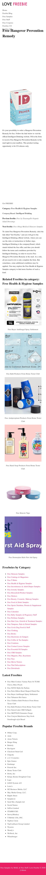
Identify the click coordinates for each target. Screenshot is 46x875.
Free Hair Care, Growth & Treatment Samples (24, 621)
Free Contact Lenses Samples (18, 646)
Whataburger (12, 836)
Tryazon (10, 827)
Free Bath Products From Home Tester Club (23, 373)
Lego (9, 780)
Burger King (12, 742)
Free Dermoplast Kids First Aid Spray (23, 557)
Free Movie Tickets (14, 662)
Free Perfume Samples (15, 618)
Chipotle (10, 754)
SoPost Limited (13, 808)
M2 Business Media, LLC (17, 789)
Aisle (9, 736)
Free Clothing (12, 630)
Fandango (11, 764)
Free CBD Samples (14, 652)
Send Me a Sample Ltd (16, 802)
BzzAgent (11, 748)
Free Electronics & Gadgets (17, 636)
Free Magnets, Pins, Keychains (19, 655)
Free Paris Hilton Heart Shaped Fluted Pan (23, 691)
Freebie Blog (7, 13)
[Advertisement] (23, 64)
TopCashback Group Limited (18, 824)
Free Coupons (7, 22)
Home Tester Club (14, 770)
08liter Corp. (12, 732)
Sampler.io (11, 798)
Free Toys (11, 659)
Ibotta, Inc (11, 773)
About (23, 870)
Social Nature (12, 805)
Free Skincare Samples (16, 574)
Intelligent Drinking (24, 213)
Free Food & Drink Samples (18, 602)
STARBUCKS (12, 811)
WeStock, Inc (12, 833)
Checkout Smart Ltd (15, 751)
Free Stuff (6, 19)
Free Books (11, 633)
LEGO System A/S (14, 783)
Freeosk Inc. (12, 767)
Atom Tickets (12, 739)
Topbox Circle (12, 820)
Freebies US (7, 26)
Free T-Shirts (12, 580)
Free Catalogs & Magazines (17, 577)
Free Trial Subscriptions (16, 665)
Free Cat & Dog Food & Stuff (18, 627)
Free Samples (7, 16)
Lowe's (10, 786)
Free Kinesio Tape (23, 513)
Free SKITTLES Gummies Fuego (20, 713)
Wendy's (10, 830)
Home (4, 10)
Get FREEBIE (7, 203)
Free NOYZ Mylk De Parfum (18, 688)
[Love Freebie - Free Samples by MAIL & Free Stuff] (14, 5)
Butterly (10, 745)
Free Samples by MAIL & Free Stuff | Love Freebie (19, 867)
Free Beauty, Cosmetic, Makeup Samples (23, 599)
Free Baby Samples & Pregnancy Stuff (22, 614)
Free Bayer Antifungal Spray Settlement (23, 329)
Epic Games (12, 761)
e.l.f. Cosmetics (13, 758)
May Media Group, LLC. (16, 792)
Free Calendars (13, 611)
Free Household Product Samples (20, 592)
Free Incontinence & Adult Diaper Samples (23, 586)
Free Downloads (13, 668)
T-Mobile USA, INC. (15, 817)
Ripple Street (12, 795)
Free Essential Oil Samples (17, 649)
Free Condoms (13, 643)
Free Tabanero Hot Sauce (17, 697)
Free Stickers (12, 596)
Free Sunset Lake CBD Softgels (19, 710)
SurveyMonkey (13, 814)
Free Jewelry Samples (15, 589)
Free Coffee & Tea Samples (17, 640)
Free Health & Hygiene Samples (24, 208)
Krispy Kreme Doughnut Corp (19, 776)
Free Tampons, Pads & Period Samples (22, 624)
